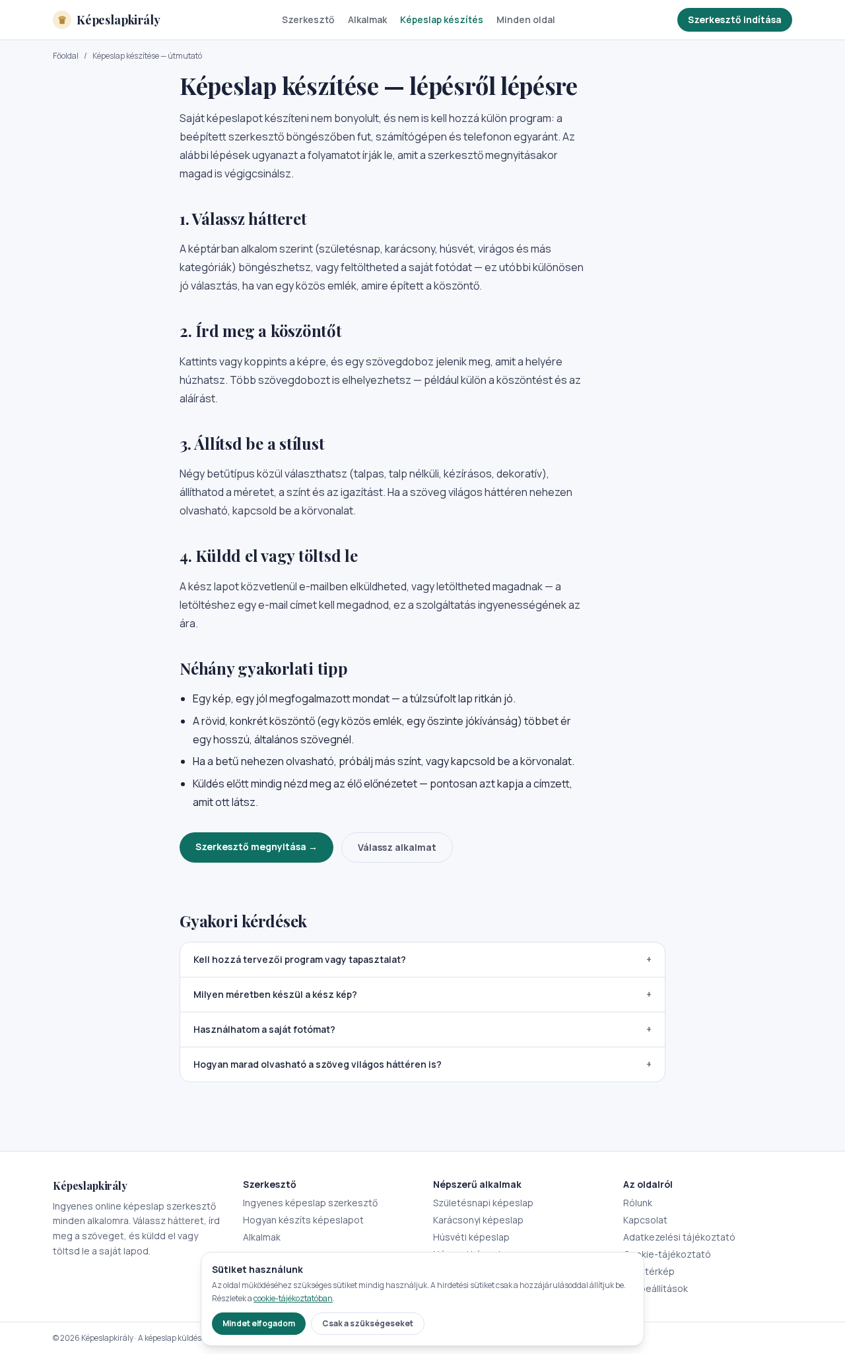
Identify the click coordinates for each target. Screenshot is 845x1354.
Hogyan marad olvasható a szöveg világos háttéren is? (422, 1064)
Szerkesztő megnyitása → (256, 846)
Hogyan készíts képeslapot (303, 1220)
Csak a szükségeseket (367, 1323)
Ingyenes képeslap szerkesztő (310, 1202)
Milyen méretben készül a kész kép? (422, 994)
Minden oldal (525, 19)
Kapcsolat (645, 1220)
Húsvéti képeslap (471, 1237)
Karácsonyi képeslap (478, 1220)
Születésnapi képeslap (483, 1202)
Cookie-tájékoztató (667, 1254)
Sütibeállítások (655, 1288)
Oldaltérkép (649, 1271)
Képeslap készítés (441, 19)
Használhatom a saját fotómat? (422, 1029)
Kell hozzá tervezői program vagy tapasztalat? (422, 959)
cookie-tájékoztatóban (293, 1298)
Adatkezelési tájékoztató (679, 1237)
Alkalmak (367, 19)
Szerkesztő (308, 19)
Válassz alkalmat (397, 847)
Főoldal (66, 56)
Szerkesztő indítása (735, 19)
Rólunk (637, 1202)
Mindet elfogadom (258, 1323)
